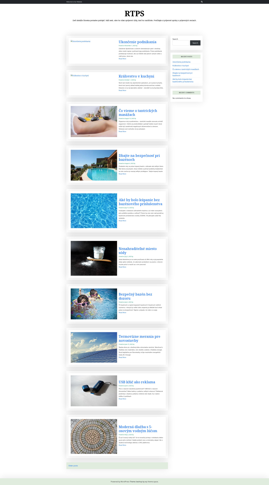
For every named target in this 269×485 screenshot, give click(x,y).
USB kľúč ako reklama (137, 382)
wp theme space (151, 481)
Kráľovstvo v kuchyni (136, 76)
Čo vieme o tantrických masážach (138, 112)
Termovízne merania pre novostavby (139, 338)
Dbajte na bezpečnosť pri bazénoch (139, 157)
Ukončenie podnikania (137, 42)
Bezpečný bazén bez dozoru (135, 296)
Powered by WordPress (120, 481)
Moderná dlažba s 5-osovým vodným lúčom (138, 429)
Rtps (134, 13)
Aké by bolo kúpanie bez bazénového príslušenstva (140, 202)
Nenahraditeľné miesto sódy (138, 250)
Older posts (73, 466)
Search (175, 39)
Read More (122, 59)
